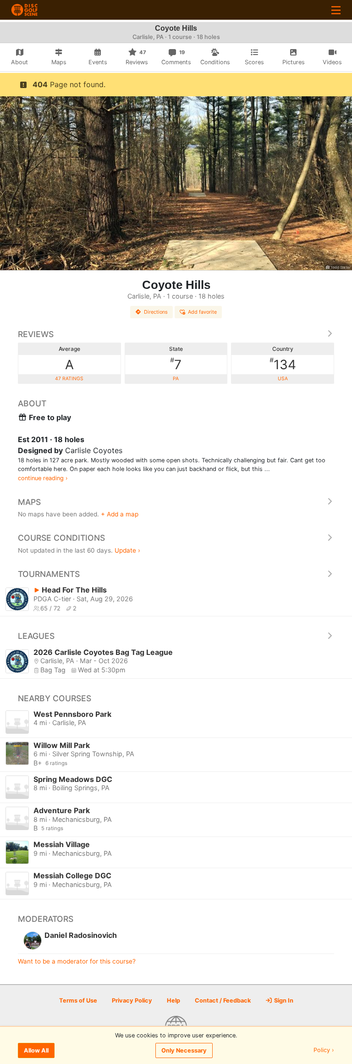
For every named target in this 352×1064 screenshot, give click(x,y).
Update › (127, 550)
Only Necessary (184, 1050)
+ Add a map (119, 514)
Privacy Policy (132, 1000)
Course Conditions (61, 538)
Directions (156, 312)
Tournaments (49, 574)
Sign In (283, 1000)
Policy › (324, 1050)
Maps (29, 502)
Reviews (36, 334)
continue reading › (43, 478)
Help (173, 1000)
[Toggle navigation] (336, 10)
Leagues (36, 636)
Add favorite (202, 312)
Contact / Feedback (223, 1000)
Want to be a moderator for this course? (77, 961)
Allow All (36, 1050)
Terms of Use (78, 1000)
